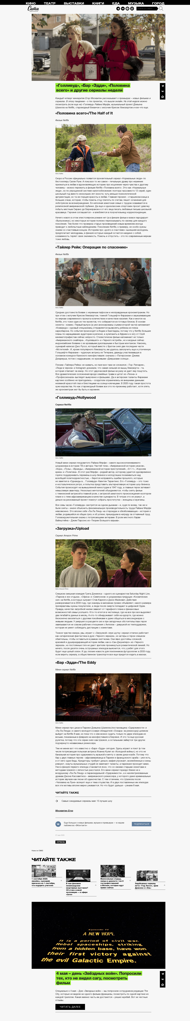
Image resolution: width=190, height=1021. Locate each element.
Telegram (118, 8)
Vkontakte (123, 8)
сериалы (61, 842)
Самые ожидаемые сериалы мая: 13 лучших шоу (87, 801)
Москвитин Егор (64, 810)
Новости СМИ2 (37, 851)
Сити (33, 9)
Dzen (127, 8)
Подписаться (141, 824)
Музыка (136, 3)
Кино (31, 3)
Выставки (74, 3)
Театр (49, 3)
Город (158, 3)
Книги (98, 3)
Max (132, 8)
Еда (116, 3)
